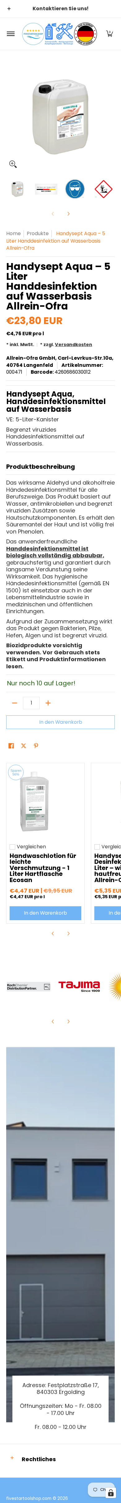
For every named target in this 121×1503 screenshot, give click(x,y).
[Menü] (10, 34)
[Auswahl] (48, 703)
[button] (109, 34)
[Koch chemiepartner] (28, 987)
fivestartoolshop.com (29, 1498)
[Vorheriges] (10, 117)
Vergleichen (31, 847)
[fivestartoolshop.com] (59, 34)
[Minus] (14, 703)
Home (13, 233)
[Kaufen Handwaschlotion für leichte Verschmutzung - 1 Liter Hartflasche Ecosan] (45, 802)
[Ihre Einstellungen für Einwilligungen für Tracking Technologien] (110, 1493)
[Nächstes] (110, 117)
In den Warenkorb (60, 722)
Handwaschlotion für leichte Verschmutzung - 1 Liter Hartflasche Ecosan (43, 868)
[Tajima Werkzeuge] (79, 987)
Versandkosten (73, 344)
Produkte (38, 233)
